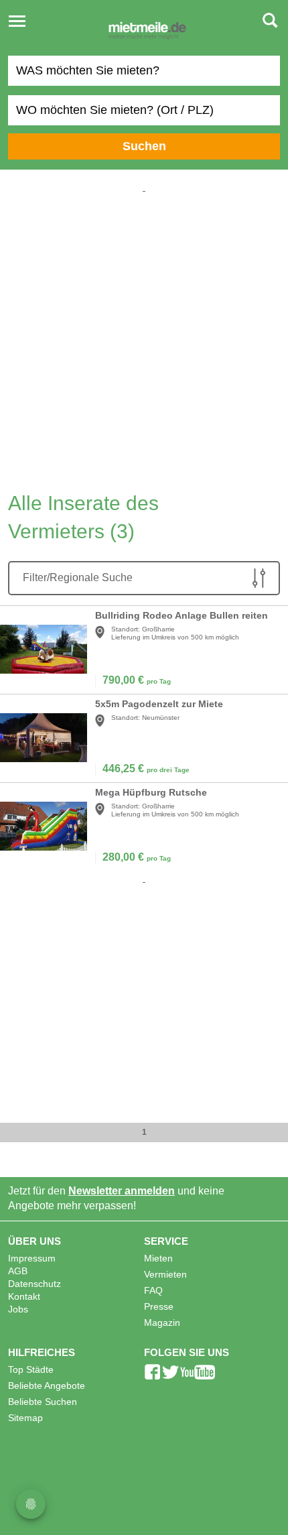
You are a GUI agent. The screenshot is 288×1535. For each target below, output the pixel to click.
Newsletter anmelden (121, 1190)
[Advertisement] (144, 339)
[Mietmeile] (147, 32)
